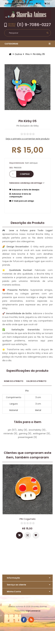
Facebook (24, 620)
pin (9, 429)
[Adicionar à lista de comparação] (27, 535)
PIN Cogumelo (28, 519)
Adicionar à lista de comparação (20, 195)
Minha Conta (26, 3)
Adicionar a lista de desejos (25, 189)
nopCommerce (33, 610)
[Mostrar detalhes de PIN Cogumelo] (28, 489)
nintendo (8, 433)
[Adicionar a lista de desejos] (36, 535)
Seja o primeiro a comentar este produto (28, 138)
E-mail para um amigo (23, 201)
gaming (23, 433)
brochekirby (35, 429)
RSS (31, 620)
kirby (20, 429)
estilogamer (39, 433)
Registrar (10, 3)
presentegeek (25, 437)
